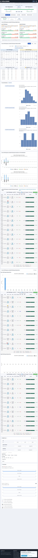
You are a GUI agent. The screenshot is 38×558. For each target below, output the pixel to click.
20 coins (15, 455)
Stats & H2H (8, 14)
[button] (34, 197)
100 (6, 457)
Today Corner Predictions (16, 553)
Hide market (10, 452)
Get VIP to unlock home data (10, 107)
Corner (29, 43)
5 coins (6, 455)
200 (8, 457)
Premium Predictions (16, 552)
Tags (4, 459)
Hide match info (5, 452)
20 (2, 457)
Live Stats (18, 14)
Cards (35, 43)
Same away (19, 374)
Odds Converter (29, 14)
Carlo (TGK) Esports (9, 6)
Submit (3, 461)
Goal (32, 43)
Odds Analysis (13, 14)
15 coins (12, 455)
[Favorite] (34, 5)
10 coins (9, 455)
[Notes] (35, 5)
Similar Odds (24, 14)
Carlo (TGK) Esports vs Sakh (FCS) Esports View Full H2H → (27, 190)
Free (3, 455)
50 (4, 457)
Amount (3, 456)
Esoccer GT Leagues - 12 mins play (27, 192)
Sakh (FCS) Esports (28, 6)
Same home (19, 192)
